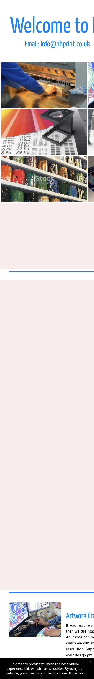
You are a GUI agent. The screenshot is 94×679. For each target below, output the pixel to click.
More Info (76, 673)
